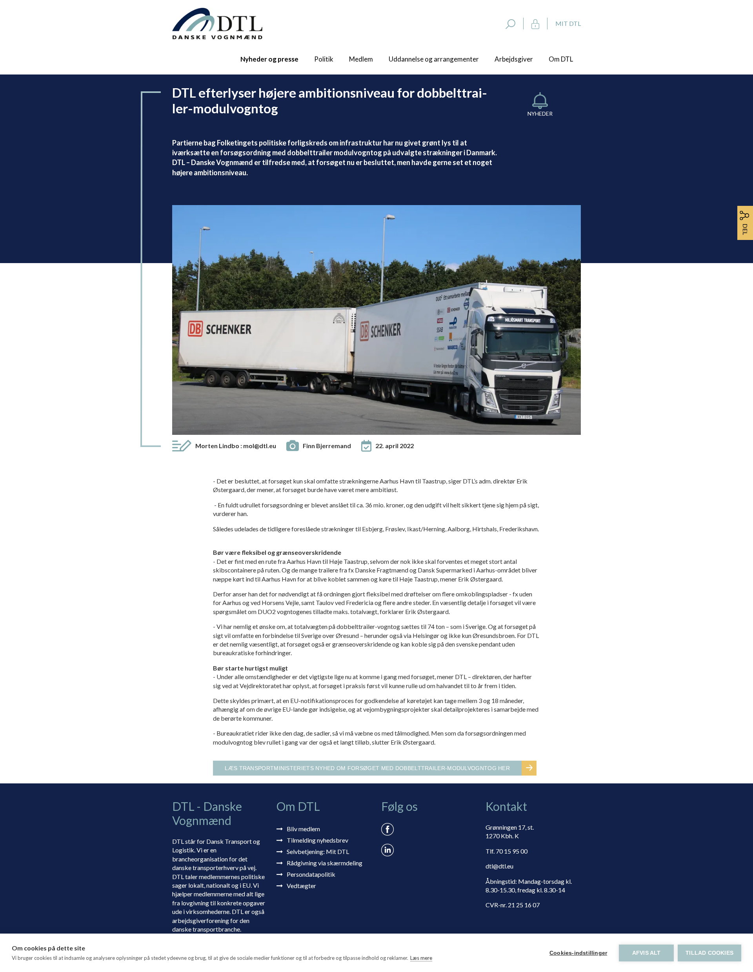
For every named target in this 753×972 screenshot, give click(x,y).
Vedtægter (301, 885)
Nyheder (540, 113)
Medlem (361, 59)
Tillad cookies (709, 953)
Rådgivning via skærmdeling (324, 863)
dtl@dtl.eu (499, 866)
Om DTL (561, 59)
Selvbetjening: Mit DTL (318, 851)
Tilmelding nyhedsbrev (317, 840)
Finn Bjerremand (327, 445)
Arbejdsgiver (514, 59)
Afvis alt (646, 953)
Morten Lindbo (235, 445)
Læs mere (421, 958)
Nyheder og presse (269, 59)
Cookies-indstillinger (578, 953)
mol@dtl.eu (259, 445)
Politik (323, 59)
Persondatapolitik (311, 874)
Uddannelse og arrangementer (434, 59)
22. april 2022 (394, 445)
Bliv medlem (303, 828)
